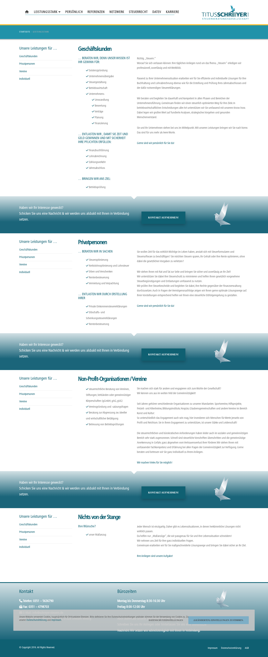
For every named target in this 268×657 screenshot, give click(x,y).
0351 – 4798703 (39, 607)
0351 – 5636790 (43, 601)
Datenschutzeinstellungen (166, 620)
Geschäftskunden (28, 56)
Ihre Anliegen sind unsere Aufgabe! (155, 556)
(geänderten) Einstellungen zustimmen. (218, 620)
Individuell (24, 79)
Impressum (213, 648)
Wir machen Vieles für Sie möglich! (154, 462)
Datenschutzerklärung (231, 648)
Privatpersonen (27, 63)
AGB (247, 648)
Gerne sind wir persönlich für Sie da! (155, 143)
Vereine (23, 71)
